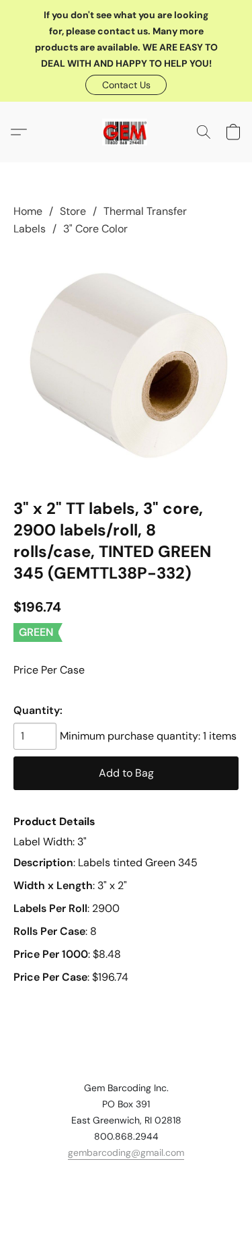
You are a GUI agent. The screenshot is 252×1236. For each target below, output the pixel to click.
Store (73, 211)
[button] (126, 85)
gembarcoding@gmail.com (126, 1152)
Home (27, 211)
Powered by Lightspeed (126, 1200)
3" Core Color (95, 229)
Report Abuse (126, 1177)
